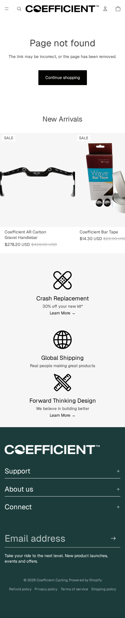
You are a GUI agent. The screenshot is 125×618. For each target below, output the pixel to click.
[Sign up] (113, 538)
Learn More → (63, 313)
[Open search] (19, 8)
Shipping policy (103, 589)
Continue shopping (62, 77)
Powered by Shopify (85, 580)
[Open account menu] (105, 8)
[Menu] (6, 8)
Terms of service (74, 589)
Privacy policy (46, 589)
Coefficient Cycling (52, 580)
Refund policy (20, 589)
